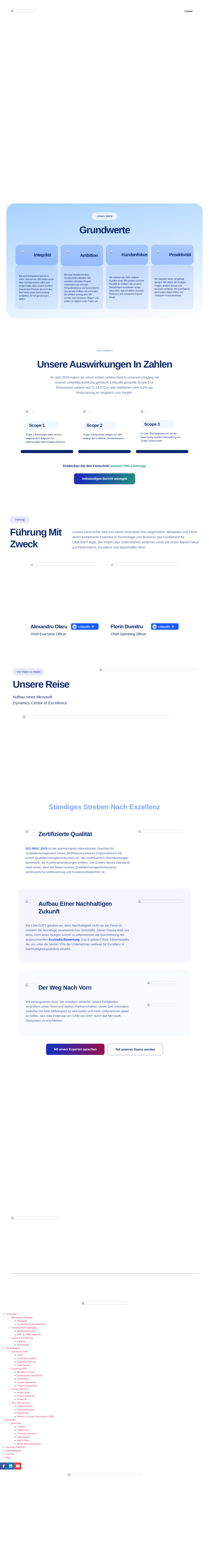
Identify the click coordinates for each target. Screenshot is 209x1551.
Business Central (26, 1372)
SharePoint (23, 1413)
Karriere (10, 1454)
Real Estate (23, 1440)
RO (174, 11)
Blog (8, 1457)
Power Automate (26, 1395)
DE (168, 11)
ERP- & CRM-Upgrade (29, 1334)
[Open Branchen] (96, 11)
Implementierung (26, 1331)
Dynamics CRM (19, 1351)
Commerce (23, 1378)
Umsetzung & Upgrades (24, 1327)
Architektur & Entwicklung (31, 1324)
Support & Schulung (22, 1337)
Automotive (23, 1436)
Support (21, 1341)
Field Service (24, 1365)
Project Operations (27, 1385)
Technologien (13, 1348)
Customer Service (26, 1361)
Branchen (11, 1419)
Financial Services (26, 1433)
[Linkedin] (24, 1255)
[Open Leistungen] (66, 11)
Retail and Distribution (29, 1443)
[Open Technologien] (83, 11)
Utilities (21, 1426)
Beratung (22, 1320)
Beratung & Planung (21, 1317)
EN (163, 11)
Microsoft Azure (25, 1409)
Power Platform (19, 1389)
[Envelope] (34, 1255)
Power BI (22, 1399)
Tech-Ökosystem (20, 1402)
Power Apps (23, 1392)
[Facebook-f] (14, 1255)
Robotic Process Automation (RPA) (36, 1416)
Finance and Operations (30, 1375)
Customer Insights (27, 1358)
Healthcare (23, 1430)
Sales (20, 1354)
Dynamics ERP (19, 1368)
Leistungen (11, 1313)
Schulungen (23, 1344)
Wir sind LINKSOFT (16, 1447)
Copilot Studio (25, 1406)
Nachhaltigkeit (13, 1450)
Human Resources (26, 1382)
